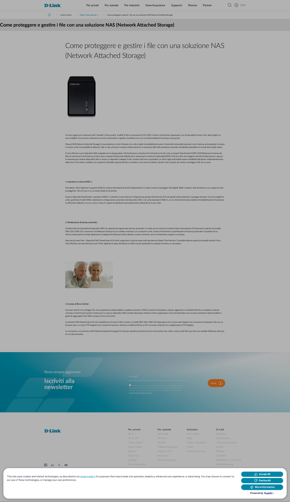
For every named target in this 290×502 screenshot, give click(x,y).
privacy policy (87, 476)
